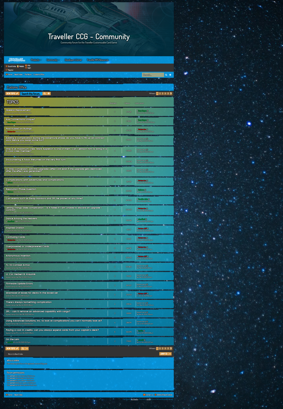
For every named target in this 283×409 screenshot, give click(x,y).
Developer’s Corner (73, 59)
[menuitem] (27, 65)
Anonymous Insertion (18, 256)
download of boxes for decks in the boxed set (32, 293)
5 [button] (168, 93)
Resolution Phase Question (21, 189)
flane (9, 296)
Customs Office (16, 87)
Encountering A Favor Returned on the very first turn (36, 160)
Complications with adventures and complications (35, 180)
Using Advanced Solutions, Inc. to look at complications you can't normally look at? (54, 321)
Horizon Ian (11, 131)
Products (35, 59)
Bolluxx (10, 182)
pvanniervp (11, 113)
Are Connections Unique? (20, 119)
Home (17, 60)
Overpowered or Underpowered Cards (27, 246)
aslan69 (10, 342)
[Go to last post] (148, 111)
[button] (171, 93)
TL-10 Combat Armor (18, 265)
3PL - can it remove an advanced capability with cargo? (38, 311)
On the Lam (12, 339)
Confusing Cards (15, 237)
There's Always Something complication (29, 302)
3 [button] (162, 93)
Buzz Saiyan (142, 111)
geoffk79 (10, 231)
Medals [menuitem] (21, 66)
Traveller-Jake (143, 199)
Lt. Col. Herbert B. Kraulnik (21, 274)
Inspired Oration (15, 228)
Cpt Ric (140, 331)
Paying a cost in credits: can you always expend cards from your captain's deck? (52, 330)
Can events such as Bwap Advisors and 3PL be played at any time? (44, 198)
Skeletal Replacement (18, 110)
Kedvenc (10, 192)
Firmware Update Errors (19, 284)
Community (52, 59)
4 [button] (165, 93)
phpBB (149, 399)
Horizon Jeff (142, 228)
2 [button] (159, 93)
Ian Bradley (134, 399)
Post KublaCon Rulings (19, 129)
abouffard (11, 221)
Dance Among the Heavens (21, 218)
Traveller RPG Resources (97, 59)
